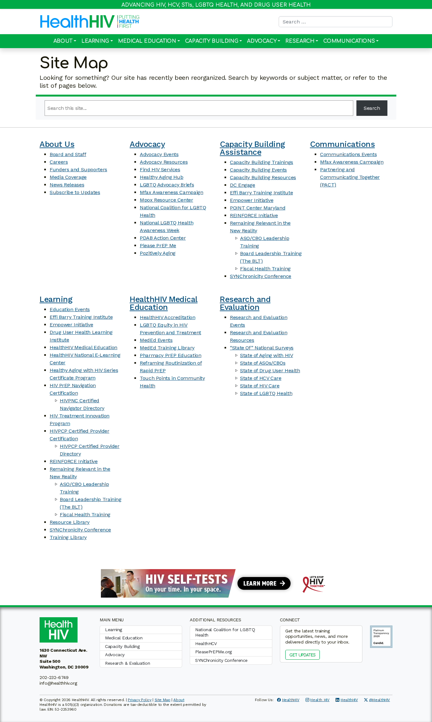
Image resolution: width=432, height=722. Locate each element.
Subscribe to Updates (75, 192)
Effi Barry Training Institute (261, 193)
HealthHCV (206, 643)
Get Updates (302, 655)
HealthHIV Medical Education (83, 347)
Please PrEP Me (158, 245)
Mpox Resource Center (166, 200)
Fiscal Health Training (265, 269)
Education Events (70, 309)
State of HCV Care (260, 378)
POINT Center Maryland (257, 208)
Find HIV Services (160, 169)
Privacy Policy (139, 700)
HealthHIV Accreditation (167, 317)
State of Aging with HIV (266, 355)
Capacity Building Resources (263, 177)
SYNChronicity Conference (260, 276)
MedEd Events (156, 340)
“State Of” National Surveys (261, 348)
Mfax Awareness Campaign (171, 192)
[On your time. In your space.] (216, 583)
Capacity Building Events (258, 170)
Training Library (68, 537)
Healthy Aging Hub (161, 177)
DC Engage (242, 185)
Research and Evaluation (245, 303)
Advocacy (261, 41)
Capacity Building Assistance (252, 148)
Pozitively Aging (158, 253)
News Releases (67, 185)
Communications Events (348, 154)
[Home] (77, 21)
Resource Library (69, 522)
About (62, 41)
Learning (95, 41)
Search (372, 108)
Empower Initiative (251, 200)
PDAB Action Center (163, 238)
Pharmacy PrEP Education (170, 355)
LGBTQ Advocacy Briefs (167, 185)
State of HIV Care (260, 386)
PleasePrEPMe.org (213, 651)
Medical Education (147, 41)
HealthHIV (290, 700)
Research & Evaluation (127, 663)
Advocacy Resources (164, 162)
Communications (349, 41)
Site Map (162, 700)
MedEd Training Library (167, 348)
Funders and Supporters (78, 169)
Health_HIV (319, 700)
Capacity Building (211, 41)
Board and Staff (68, 154)
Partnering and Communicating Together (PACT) (350, 177)
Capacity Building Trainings (261, 162)
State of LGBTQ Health (266, 393)
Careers (59, 162)
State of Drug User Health (270, 370)
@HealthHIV (379, 700)
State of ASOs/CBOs (262, 363)
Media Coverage (68, 177)
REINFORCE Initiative (254, 215)
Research (299, 41)
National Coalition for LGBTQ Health (225, 632)
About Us (57, 144)
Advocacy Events (159, 154)
